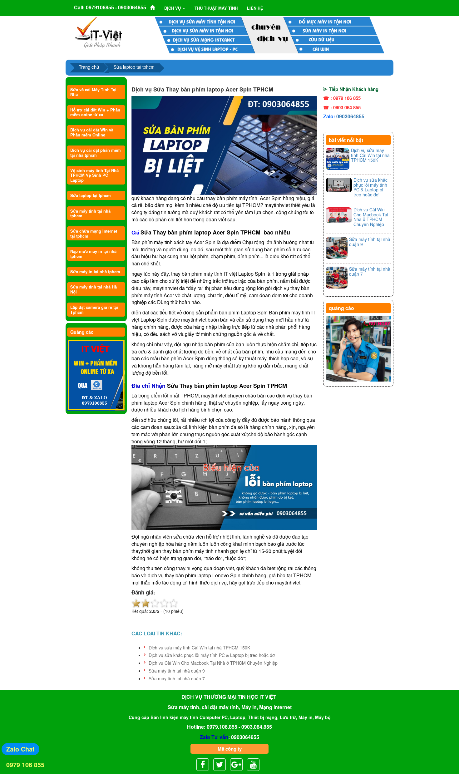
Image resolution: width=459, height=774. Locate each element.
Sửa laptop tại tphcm (90, 195)
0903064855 (350, 116)
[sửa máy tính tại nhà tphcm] (358, 349)
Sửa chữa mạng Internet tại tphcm (93, 233)
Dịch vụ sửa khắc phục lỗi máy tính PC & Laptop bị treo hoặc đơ (212, 655)
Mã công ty (230, 748)
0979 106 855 (25, 764)
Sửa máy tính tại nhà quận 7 (177, 678)
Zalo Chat (20, 748)
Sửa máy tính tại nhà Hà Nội (93, 289)
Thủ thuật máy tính (216, 8)
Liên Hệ (255, 8)
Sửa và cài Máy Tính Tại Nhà (93, 91)
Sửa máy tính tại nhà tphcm (90, 213)
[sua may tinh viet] (98, 32)
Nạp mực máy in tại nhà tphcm (93, 253)
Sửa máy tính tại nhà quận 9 (177, 671)
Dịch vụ (173, 8)
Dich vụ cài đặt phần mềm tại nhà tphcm (95, 152)
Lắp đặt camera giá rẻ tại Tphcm (94, 309)
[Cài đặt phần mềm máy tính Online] (96, 375)
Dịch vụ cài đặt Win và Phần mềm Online (91, 132)
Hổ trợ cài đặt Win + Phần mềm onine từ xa (95, 112)
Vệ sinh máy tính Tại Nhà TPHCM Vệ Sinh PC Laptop (94, 175)
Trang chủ (89, 66)
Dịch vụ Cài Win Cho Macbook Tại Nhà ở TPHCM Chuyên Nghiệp (213, 663)
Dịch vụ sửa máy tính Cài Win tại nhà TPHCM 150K (199, 647)
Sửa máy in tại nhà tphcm (95, 271)
